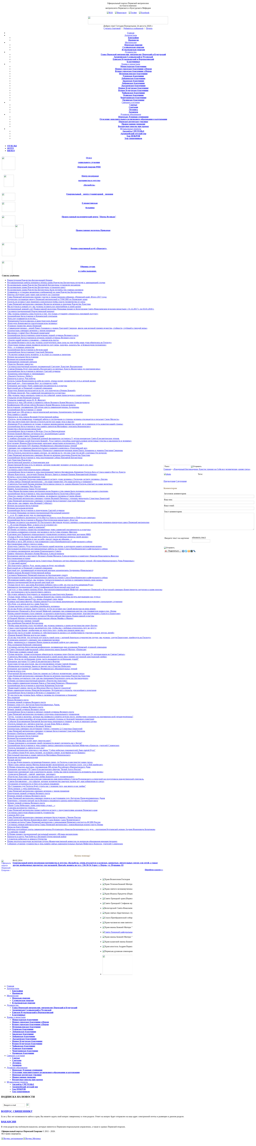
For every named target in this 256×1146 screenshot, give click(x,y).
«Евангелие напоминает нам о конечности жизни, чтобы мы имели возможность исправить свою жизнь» (55, 772)
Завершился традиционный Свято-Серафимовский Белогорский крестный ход (43, 587)
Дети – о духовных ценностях (20, 347)
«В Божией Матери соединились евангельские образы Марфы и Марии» (40, 618)
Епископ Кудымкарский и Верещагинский (133, 59)
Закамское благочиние (133, 81)
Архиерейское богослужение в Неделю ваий (27, 350)
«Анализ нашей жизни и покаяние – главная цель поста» (33, 340)
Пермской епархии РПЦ (89, 167)
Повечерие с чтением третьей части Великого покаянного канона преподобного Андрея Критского (52, 800)
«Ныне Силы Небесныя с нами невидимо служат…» (31, 805)
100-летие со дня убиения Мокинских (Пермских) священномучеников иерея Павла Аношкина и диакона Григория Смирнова (65, 450)
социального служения (89, 162)
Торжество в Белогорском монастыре (24, 429)
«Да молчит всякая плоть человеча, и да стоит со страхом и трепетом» (39, 354)
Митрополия (131, 42)
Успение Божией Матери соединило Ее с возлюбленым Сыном (36, 433)
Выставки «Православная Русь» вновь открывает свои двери (35, 599)
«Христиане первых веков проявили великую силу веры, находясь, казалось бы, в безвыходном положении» (57, 345)
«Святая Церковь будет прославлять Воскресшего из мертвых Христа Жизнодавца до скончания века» (54, 369)
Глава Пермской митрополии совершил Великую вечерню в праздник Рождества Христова (49, 304)
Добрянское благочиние (133, 83)
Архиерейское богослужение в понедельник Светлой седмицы (36, 510)
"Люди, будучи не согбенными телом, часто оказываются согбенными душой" (43, 659)
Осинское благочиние (133, 95)
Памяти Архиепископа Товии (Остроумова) (27, 489)
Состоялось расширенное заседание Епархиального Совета (34, 551)
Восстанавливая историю (18, 558)
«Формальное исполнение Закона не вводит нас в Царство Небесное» (39, 666)
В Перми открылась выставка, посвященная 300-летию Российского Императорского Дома (48, 767)
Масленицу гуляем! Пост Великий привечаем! (28, 333)
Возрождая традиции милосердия (22, 757)
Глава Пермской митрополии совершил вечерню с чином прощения (38, 791)
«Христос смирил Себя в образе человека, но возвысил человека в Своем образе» (44, 496)
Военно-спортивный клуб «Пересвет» (89, 248)
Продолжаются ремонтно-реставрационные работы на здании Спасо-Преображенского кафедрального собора (57, 549)
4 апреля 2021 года (15, 815)
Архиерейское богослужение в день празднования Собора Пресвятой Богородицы (44, 457)
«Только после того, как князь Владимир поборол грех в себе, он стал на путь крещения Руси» (50, 585)
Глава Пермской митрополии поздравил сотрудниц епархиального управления (43, 714)
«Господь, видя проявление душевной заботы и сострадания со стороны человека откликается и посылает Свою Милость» (63, 419)
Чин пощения (13, 697)
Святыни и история (131, 102)
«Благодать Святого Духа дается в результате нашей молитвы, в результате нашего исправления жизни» (54, 546)
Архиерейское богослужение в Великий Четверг (29, 726)
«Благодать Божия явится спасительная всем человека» (32, 323)
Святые (133, 105)
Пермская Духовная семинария (133, 117)
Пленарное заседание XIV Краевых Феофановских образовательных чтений (42, 445)
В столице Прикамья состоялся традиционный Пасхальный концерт (38, 513)
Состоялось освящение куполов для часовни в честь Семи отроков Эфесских (42, 532)
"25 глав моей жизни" (17, 563)
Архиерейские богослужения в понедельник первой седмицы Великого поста (42, 335)
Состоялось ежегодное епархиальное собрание (28, 469)
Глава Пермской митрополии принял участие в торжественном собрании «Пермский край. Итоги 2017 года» (57, 297)
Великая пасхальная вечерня (20, 359)
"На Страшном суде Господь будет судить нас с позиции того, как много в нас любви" (46, 786)
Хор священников (133, 138)
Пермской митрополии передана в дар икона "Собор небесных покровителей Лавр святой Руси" (51, 750)
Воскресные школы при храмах (133, 126)
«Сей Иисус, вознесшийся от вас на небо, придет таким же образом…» (39, 539)
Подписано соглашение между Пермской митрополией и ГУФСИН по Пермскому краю (47, 299)
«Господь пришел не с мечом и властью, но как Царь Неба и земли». (38, 724)
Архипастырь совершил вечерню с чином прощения (31, 330)
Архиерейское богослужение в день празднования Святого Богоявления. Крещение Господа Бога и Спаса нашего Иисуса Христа (66, 472)
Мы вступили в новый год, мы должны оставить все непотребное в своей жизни (44, 306)
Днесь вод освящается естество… (22, 318)
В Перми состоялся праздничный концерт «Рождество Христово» (37, 681)
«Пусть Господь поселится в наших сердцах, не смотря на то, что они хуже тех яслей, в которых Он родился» (57, 453)
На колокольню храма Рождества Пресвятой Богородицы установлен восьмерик (43, 285)
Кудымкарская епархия (133, 49)
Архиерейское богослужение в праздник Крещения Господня (35, 685)
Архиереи (133, 112)
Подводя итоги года (16, 671)
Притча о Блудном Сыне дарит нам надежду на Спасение (33, 294)
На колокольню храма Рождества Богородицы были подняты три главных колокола (45, 290)
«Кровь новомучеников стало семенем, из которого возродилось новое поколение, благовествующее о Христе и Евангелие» (64, 613)
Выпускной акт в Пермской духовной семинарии (29, 388)
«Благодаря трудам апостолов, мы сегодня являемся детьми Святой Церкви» (42, 664)
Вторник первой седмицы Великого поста (26, 702)
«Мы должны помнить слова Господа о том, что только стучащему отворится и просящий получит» (52, 314)
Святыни (133, 107)
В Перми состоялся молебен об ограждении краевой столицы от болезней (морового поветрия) (50, 719)
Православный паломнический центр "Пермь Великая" (89, 217)
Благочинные (133, 61)
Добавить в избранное (133, 28)
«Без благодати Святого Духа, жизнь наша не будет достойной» (36, 565)
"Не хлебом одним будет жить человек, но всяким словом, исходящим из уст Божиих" (46, 752)
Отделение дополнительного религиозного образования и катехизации (133, 119)
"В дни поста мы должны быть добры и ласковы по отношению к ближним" (42, 695)
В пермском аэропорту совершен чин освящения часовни (33, 640)
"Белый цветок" (14, 760)
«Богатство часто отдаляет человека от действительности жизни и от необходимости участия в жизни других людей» (60, 633)
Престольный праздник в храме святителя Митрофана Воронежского (38, 755)
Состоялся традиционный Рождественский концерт (30, 311)
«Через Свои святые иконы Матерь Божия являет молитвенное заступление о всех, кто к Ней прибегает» (55, 764)
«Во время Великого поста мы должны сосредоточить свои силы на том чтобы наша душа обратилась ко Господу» (59, 342)
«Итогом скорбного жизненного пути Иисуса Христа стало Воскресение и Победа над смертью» (51, 517)
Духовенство (131, 52)
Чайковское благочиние (133, 93)
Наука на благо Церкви (17, 827)
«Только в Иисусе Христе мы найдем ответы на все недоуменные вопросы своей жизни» (48, 537)
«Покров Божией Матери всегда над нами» (27, 635)
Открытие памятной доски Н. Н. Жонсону (26, 400)
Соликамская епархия (133, 47)
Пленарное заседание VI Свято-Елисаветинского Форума (33, 661)
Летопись (133, 109)
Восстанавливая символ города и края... (25, 544)
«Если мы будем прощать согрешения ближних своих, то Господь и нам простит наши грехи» (50, 762)
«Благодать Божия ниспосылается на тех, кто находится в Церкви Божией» (41, 390)
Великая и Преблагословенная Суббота (25, 733)
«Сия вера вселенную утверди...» (22, 808)
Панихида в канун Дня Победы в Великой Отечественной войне (36, 836)
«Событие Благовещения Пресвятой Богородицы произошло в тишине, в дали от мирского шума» (52, 721)
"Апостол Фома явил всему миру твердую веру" (29, 740)
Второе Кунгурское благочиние (133, 90)
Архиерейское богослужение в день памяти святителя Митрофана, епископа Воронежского (49, 426)
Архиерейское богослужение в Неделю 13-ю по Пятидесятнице (36, 431)
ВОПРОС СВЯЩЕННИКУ (17, 1111)
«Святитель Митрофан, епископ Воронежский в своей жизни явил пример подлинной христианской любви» (57, 657)
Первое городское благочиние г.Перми (133, 69)
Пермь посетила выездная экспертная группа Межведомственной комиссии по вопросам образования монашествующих (62, 841)
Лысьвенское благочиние (133, 85)
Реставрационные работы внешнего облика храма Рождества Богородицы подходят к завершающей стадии (56, 282)
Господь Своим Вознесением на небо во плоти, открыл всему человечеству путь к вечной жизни (51, 381)
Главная (130, 33)
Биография (133, 38)
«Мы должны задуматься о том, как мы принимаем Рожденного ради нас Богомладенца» (47, 678)
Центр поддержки (90, 176)
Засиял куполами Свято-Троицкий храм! (25, 436)
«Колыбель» (89, 185)
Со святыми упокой (16, 832)
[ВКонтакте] (183, 551)
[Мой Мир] (191, 551)
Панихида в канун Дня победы (21, 378)
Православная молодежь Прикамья (93, 230)
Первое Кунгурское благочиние (133, 88)
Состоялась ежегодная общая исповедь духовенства (30, 812)
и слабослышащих (87, 271)
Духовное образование (130, 114)
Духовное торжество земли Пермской (24, 326)
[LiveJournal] (194, 551)
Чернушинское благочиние (133, 97)
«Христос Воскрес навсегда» (20, 364)
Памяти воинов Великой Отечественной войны (29, 573)
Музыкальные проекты (130, 129)
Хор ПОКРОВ (133, 136)
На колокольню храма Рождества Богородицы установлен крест (36, 287)
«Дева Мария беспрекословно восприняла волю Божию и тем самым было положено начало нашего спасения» (57, 491)
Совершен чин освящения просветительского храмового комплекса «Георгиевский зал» (47, 448)
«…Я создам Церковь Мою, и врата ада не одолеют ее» (32, 525)
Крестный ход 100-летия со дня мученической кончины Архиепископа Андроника (45, 412)
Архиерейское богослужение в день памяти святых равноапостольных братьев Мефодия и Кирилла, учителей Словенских (63, 745)
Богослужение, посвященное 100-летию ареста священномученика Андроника (43, 407)
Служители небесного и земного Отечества (27, 839)
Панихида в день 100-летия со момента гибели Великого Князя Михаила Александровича (48, 402)
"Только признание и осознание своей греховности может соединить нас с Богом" (44, 743)
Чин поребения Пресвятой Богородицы (25, 623)
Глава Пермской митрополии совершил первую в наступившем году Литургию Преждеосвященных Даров (56, 798)
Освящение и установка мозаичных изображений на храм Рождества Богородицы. (45, 292)
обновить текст (199, 537)
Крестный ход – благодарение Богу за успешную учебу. (32, 383)
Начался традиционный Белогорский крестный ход (30, 582)
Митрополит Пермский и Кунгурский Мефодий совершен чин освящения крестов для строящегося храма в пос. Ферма (61, 611)
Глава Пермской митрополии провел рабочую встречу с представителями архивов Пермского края (52, 810)
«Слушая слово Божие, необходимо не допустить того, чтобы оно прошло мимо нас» (46, 630)
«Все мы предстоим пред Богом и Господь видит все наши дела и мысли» (41, 422)
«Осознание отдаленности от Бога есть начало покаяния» (33, 784)
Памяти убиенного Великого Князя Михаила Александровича (35, 553)
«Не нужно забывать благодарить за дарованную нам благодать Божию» (40, 594)
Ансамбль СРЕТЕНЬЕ (133, 131)
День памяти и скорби (17, 414)
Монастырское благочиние (133, 66)
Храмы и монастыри (130, 64)
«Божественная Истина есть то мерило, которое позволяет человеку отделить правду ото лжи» (50, 465)
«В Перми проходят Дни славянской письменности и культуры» (36, 393)
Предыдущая (169, 481)
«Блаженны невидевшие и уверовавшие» (26, 374)
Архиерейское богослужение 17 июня (24, 410)
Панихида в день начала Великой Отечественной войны (33, 417)
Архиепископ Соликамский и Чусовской (133, 57)
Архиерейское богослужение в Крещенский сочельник (32, 316)
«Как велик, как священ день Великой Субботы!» (29, 503)
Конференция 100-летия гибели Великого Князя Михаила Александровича (41, 405)
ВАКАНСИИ (8, 1121)
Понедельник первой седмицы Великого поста (28, 793)
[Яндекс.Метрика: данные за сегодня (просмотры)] (32, 1138)
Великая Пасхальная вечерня (20, 738)
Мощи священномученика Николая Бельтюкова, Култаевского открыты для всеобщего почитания (51, 690)
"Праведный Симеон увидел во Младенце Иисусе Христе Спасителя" (39, 688)
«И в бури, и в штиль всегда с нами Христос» (28, 604)
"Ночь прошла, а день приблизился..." (24, 788)
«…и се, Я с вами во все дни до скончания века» (29, 515)
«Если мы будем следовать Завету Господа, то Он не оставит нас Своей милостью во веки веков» (51, 609)
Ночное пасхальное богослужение (22, 357)
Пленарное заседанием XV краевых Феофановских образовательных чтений (42, 669)
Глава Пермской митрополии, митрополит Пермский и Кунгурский (133, 54)
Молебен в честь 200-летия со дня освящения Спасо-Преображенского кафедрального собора (49, 541)
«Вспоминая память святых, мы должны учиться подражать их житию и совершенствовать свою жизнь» (55, 580)
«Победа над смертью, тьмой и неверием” (26, 527)
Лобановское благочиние (133, 78)
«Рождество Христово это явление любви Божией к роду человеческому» (40, 776)
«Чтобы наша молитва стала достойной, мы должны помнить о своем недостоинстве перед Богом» (52, 625)
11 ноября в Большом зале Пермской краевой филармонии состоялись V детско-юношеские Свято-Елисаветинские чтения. (63, 438)
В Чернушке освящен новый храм (22, 652)
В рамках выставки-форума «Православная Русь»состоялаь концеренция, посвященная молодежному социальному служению (64, 601)
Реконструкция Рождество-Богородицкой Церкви (29, 280)
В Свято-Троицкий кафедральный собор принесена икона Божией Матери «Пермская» (47, 649)
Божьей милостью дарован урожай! (23, 621)
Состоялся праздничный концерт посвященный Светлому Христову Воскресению (44, 366)
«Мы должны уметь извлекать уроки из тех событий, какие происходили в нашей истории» (49, 395)
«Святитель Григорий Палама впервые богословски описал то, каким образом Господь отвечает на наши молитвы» (60, 484)
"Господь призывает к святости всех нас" (26, 748)
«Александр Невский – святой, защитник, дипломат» (31, 774)
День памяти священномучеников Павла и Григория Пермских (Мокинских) (42, 683)
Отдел (89, 158)
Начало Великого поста (18, 700)
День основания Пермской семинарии (24, 645)
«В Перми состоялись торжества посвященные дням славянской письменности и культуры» (49, 529)
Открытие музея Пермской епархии (23, 398)
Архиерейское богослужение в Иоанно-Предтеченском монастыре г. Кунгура (42, 520)
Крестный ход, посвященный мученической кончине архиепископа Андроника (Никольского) (50, 570)
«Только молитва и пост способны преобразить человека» (33, 606)
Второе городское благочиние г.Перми (133, 71)
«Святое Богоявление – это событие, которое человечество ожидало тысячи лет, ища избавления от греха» (55, 781)
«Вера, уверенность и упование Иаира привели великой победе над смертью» (42, 642)
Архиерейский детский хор (133, 133)
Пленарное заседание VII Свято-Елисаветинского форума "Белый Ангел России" (44, 769)
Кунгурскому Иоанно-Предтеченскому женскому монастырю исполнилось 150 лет (45, 443)
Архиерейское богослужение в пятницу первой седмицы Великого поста (40, 712)
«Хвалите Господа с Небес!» (20, 376)
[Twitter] (186, 551)
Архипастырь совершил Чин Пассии (24, 486)
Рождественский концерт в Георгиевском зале (28, 462)
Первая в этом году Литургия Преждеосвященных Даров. (33, 705)
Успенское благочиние (133, 76)
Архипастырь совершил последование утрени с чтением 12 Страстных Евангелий (44, 728)
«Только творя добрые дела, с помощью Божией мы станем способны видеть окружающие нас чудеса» (54, 597)
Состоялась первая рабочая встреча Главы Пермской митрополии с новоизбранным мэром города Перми (55, 824)
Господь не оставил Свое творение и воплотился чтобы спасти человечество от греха (46, 302)
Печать (149, 28)
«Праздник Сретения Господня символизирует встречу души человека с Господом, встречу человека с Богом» (57, 479)
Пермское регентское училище (133, 121)
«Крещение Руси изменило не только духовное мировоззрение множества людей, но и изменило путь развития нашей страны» (65, 424)
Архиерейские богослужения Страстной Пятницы (30, 352)
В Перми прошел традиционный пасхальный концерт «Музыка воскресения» (42, 834)
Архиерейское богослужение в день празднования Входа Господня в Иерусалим (43, 493)
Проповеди (133, 40)
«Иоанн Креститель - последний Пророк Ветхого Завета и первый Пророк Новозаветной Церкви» (52, 474)
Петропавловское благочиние (133, 73)
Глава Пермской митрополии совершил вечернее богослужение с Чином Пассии (44, 817)
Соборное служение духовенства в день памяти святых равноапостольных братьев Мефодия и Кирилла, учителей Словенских (65, 844)
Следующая (181, 481)
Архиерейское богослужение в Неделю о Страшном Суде (33, 693)
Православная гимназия (133, 124)
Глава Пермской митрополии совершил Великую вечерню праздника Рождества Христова (48, 455)
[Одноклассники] (188, 551)
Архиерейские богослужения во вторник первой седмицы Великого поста (41, 338)
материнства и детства (89, 180)
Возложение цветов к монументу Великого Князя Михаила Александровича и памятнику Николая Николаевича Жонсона (63, 556)
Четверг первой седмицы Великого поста (26, 709)
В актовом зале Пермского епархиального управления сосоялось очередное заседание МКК (49, 534)
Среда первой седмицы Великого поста (25, 707)
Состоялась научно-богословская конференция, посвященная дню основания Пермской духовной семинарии (57, 647)
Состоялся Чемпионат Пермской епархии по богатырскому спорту (37, 575)
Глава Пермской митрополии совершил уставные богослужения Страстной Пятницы (46, 501)
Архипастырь (131, 35)
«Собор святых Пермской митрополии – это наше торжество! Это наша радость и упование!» (50, 481)
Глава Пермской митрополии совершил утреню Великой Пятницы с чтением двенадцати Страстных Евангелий (58, 498)
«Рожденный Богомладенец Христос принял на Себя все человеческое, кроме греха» (46, 673)
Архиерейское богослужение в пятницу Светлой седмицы (33, 371)
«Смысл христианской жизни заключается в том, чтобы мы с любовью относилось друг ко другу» (52, 628)
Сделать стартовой (112, 28)
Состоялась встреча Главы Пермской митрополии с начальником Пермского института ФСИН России (54, 822)
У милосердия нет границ (19, 467)
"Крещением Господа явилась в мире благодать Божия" (32, 321)
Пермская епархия (133, 45)
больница (90, 208)
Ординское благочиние (133, 100)
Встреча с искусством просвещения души (26, 477)
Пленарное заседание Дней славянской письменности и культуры (37, 386)
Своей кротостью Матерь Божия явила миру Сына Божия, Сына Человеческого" (44, 820)
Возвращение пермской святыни (22, 362)
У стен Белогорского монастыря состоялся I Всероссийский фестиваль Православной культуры (50, 616)
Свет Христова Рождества (19, 460)
